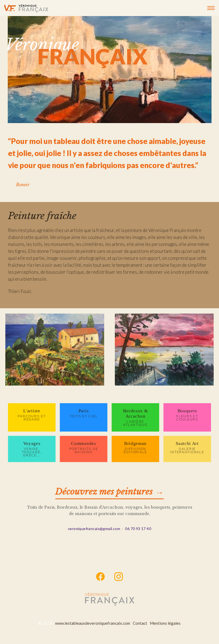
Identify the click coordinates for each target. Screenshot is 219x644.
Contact (140, 623)
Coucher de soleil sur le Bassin (164, 350)
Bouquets (187, 414)
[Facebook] (100, 577)
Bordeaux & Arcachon (135, 417)
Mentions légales (165, 623)
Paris (83, 413)
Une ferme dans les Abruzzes (55, 350)
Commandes (83, 447)
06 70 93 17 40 (138, 528)
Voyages (32, 449)
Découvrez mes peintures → (109, 491)
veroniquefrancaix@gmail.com (94, 528)
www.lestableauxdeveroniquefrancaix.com (92, 623)
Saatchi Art (187, 447)
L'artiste (32, 414)
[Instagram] (118, 577)
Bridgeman (135, 447)
